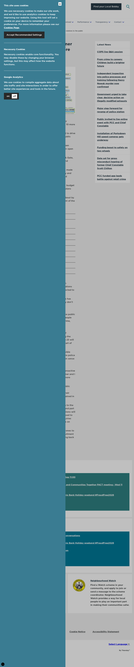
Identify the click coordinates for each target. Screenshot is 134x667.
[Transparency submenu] (109, 22)
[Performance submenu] (90, 22)
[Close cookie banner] (60, 4)
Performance (83, 22)
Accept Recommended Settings (24, 34)
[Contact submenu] (123, 22)
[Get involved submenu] (72, 22)
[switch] (11, 96)
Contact (117, 22)
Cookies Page (11, 27)
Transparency (101, 22)
